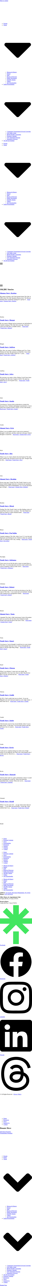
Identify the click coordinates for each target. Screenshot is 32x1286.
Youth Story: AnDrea (7, 347)
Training (5, 847)
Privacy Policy (17, 1094)
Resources (6, 844)
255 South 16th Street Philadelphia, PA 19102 (18, 892)
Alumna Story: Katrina (8, 293)
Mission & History (12, 72)
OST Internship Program (13, 137)
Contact (5, 849)
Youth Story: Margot (7, 320)
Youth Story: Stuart (7, 641)
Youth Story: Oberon (7, 668)
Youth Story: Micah (7, 506)
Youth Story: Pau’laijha (8, 533)
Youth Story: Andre (7, 720)
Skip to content (4, 0)
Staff (8, 75)
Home (5, 838)
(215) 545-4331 (8, 894)
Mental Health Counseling (14, 134)
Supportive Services (12, 139)
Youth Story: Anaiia (7, 401)
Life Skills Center (11, 133)
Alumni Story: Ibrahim (8, 479)
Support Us (6, 1123)
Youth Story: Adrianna (8, 560)
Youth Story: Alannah (8, 774)
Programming (7, 843)
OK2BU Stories (11, 80)
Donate (5, 23)
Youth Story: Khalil (7, 801)
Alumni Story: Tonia (7, 614)
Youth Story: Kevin (7, 747)
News (5, 841)
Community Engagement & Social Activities (19, 131)
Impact (8, 73)
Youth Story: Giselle (7, 695)
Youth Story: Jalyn (6, 374)
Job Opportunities (11, 83)
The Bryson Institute (8, 140)
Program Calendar (12, 136)
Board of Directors (12, 76)
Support (5, 846)
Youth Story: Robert (7, 587)
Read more (15, 300)
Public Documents (12, 78)
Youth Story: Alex (6, 453)
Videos (9, 81)
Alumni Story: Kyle (7, 428)
